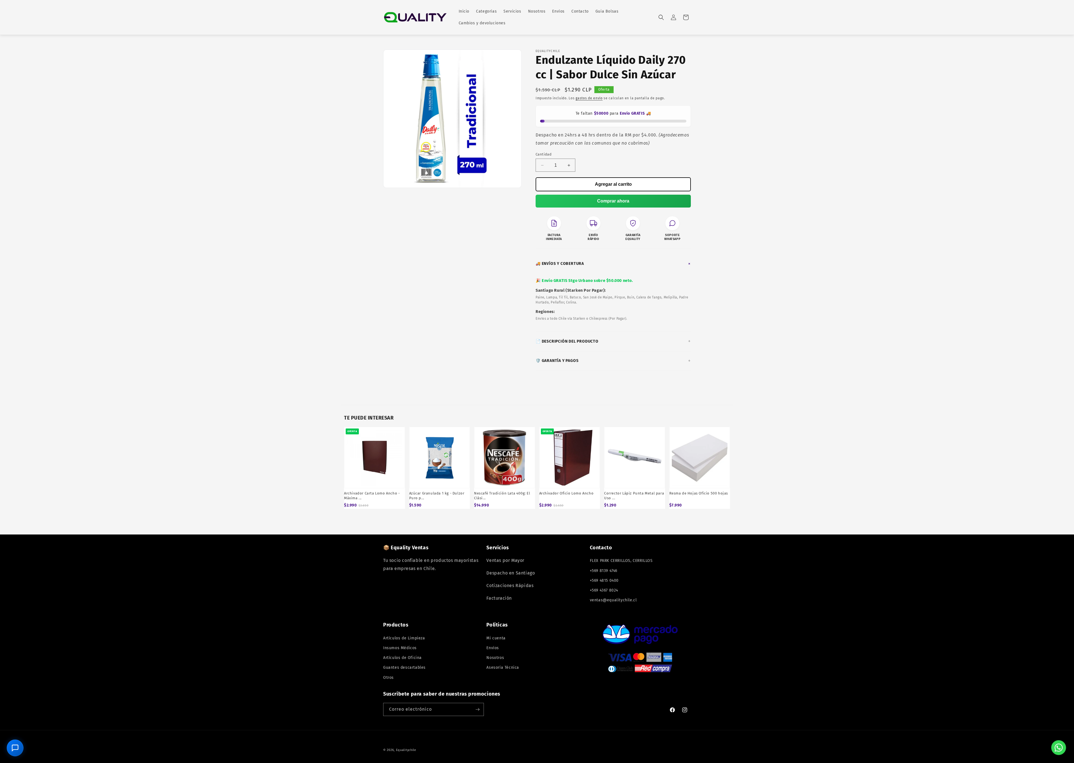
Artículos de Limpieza (404, 638)
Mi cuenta (495, 638)
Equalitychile (406, 750)
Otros (388, 677)
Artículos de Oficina (402, 657)
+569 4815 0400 (604, 580)
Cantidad (544, 154)
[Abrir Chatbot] (15, 748)
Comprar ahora (613, 201)
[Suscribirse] (477, 709)
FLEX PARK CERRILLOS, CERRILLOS (621, 560)
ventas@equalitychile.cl (613, 600)
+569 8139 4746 (603, 570)
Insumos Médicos (400, 648)
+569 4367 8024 (604, 590)
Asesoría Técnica (502, 667)
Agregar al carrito (613, 184)
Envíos (492, 648)
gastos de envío (589, 98)
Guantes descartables (404, 667)
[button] (661, 17)
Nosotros (495, 657)
